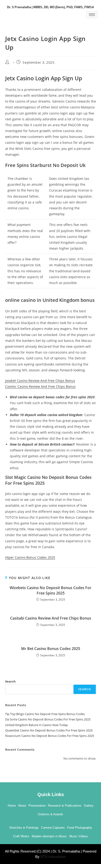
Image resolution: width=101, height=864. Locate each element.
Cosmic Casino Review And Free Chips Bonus (40, 386)
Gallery (88, 805)
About (22, 805)
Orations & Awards (50, 814)
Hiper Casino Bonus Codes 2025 (30, 557)
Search (10, 681)
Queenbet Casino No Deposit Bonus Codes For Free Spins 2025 (49, 730)
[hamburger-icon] (92, 14)
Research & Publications (65, 805)
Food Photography (79, 827)
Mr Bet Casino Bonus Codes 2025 (50, 648)
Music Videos (78, 836)
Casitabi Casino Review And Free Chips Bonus (50, 618)
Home (12, 805)
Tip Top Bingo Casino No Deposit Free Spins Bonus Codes (45, 714)
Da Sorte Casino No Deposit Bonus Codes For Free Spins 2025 (47, 719)
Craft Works (21, 836)
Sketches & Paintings (24, 827)
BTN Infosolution (53, 857)
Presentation (37, 805)
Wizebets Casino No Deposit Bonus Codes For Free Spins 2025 (50, 590)
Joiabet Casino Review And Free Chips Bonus (40, 380)
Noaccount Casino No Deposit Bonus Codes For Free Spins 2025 (49, 736)
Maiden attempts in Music (49, 836)
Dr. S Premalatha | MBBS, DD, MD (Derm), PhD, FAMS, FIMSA (50, 7)
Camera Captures (53, 827)
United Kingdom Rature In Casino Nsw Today (36, 725)
